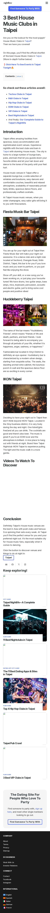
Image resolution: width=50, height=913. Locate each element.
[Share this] (12, 564)
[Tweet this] (19, 564)
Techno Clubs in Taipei (20, 94)
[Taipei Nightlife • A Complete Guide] (25, 576)
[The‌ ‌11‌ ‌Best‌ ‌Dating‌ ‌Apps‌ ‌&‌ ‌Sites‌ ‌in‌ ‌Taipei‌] (25, 645)
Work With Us (8, 862)
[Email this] (6, 564)
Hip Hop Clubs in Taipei (20, 102)
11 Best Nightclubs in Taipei (17, 639)
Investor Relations (10, 866)
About (5, 841)
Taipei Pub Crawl (12, 743)
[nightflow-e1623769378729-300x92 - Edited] (7, 3)
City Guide (7, 599)
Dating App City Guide (11, 668)
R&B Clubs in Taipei (18, 98)
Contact (6, 876)
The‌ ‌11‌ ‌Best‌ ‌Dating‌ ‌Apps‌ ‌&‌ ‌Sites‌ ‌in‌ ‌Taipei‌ (20, 673)
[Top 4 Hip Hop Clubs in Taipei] (25, 679)
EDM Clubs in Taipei (18, 107)
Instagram (7, 883)
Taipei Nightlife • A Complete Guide (19, 604)
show (19, 76)
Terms (5, 844)
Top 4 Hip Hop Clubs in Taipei (19, 708)
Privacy (6, 847)
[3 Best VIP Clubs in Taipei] (25, 748)
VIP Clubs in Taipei (17, 111)
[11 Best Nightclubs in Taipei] (25, 610)
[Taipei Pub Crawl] (25, 714)
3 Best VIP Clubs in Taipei (17, 777)
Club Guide (7, 637)
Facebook (7, 879)
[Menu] (47, 3)
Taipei (27, 41)
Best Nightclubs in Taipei (21, 115)
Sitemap (6, 851)
